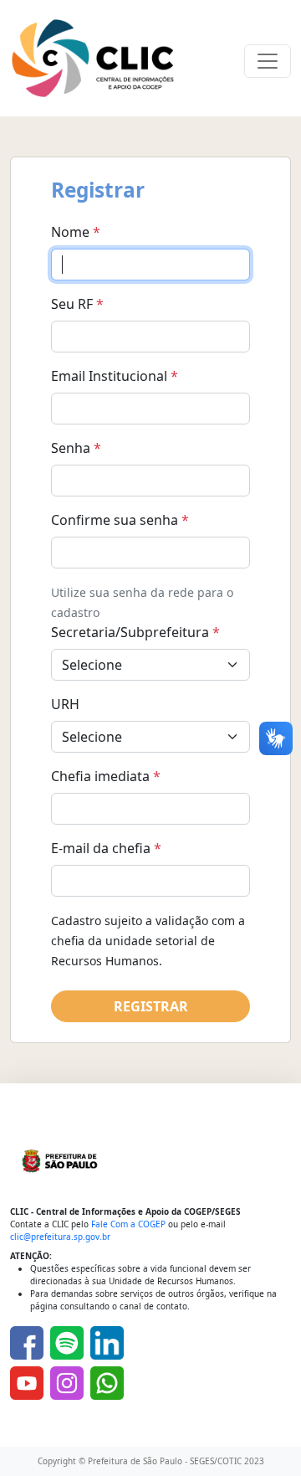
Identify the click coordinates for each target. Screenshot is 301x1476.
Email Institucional (114, 376)
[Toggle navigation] (267, 61)
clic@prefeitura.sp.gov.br (60, 1236)
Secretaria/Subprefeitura (135, 632)
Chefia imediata (106, 776)
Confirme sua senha (120, 520)
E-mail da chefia (106, 848)
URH (65, 704)
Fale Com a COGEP (128, 1224)
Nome (75, 232)
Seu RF (77, 304)
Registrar (151, 1006)
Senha (76, 448)
